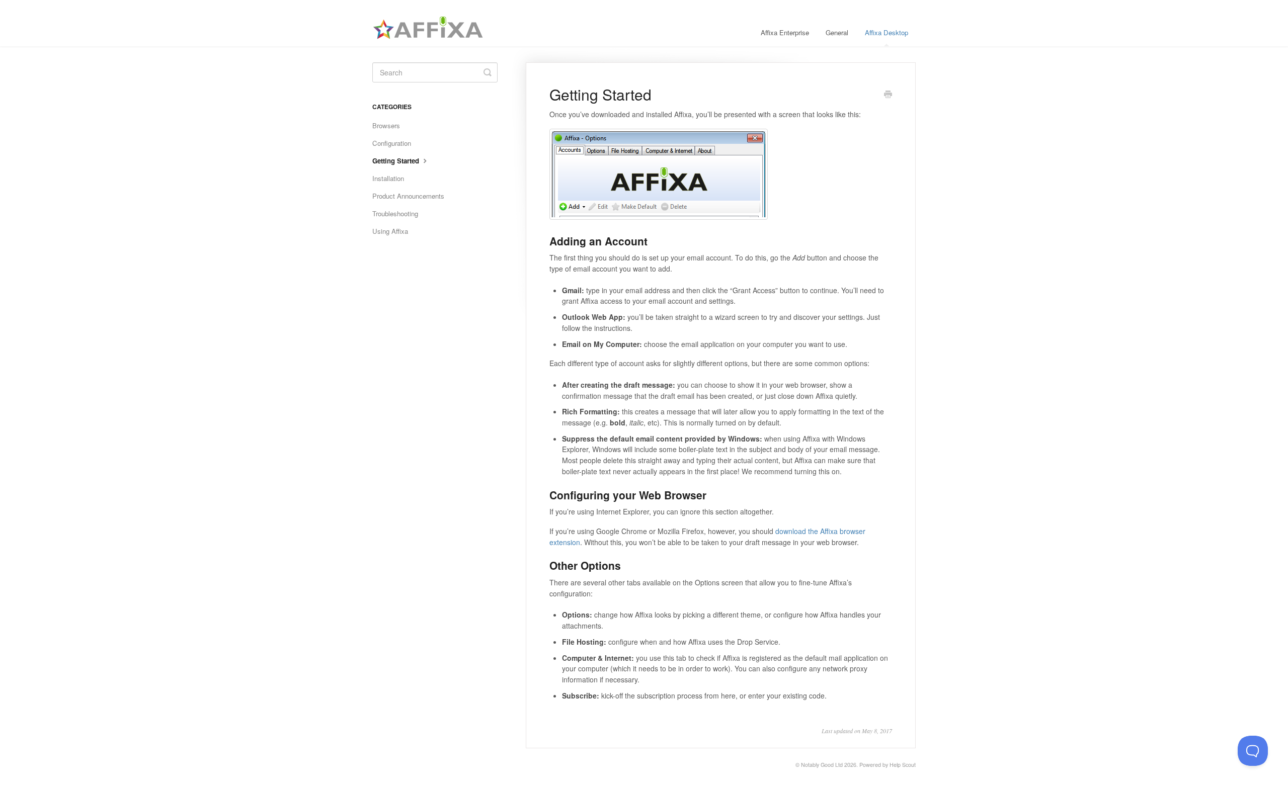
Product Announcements (408, 196)
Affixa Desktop (886, 32)
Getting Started (396, 160)
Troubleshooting (395, 213)
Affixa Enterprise (785, 32)
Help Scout (903, 764)
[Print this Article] (888, 95)
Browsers (386, 125)
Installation (388, 178)
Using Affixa (390, 231)
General (837, 32)
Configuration (391, 143)
